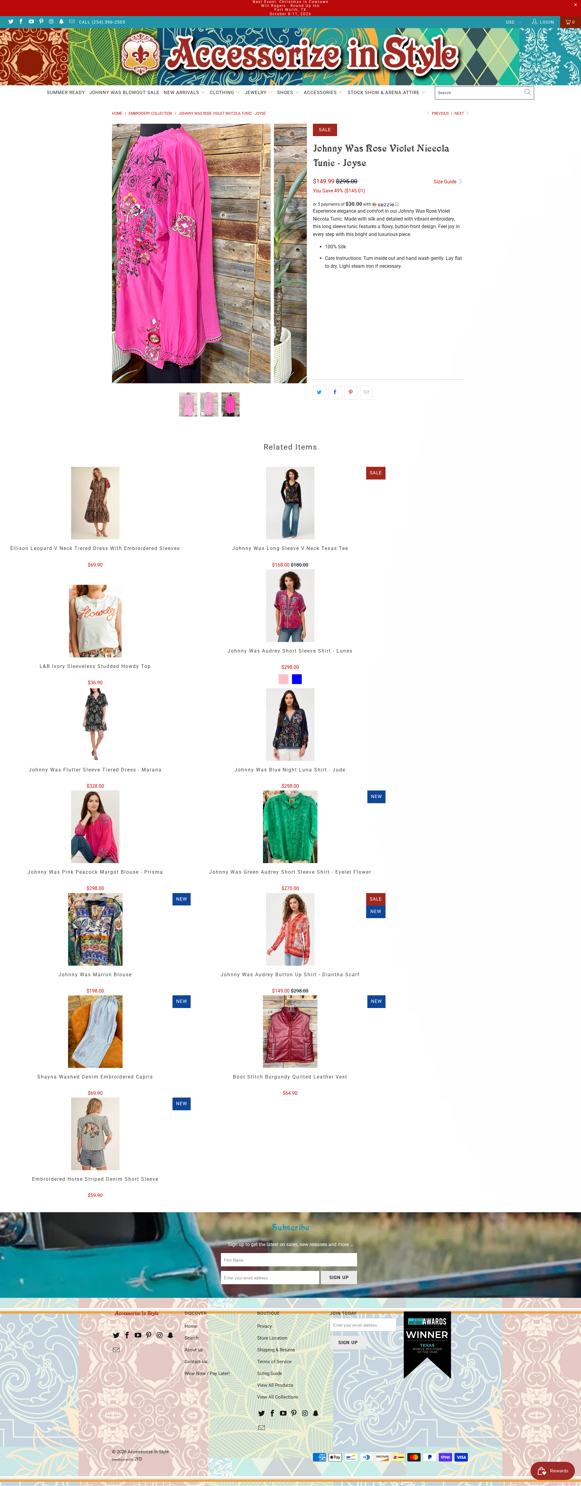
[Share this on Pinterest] (350, 393)
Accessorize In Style (148, 1452)
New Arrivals (182, 92)
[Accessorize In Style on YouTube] (31, 22)
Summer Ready (66, 92)
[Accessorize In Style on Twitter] (11, 22)
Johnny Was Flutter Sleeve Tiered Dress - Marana (95, 724)
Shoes (286, 92)
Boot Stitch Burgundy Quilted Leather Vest (290, 1031)
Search (192, 1338)
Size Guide (446, 182)
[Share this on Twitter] (319, 393)
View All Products (275, 1385)
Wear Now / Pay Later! (207, 1373)
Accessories (321, 92)
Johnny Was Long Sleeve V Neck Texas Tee (290, 503)
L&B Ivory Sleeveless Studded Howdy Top (95, 621)
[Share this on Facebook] (335, 393)
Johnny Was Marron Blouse (95, 929)
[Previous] (122, 253)
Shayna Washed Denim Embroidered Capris (95, 1031)
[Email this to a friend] (366, 393)
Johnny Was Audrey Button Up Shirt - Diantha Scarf (290, 929)
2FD (138, 1459)
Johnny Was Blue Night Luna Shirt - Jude (290, 724)
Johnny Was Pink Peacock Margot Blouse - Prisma (95, 826)
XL (349, 292)
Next (460, 113)
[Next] (296, 253)
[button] (388, 204)
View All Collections (277, 1397)
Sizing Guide (269, 1373)
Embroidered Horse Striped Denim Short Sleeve (95, 1134)
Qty (316, 309)
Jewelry (256, 92)
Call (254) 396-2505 (102, 22)
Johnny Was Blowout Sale (124, 92)
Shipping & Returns (276, 1350)
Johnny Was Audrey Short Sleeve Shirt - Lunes (290, 605)
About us (194, 1350)
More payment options (426, 354)
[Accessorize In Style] (290, 57)
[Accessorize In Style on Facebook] (21, 22)
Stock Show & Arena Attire (384, 92)
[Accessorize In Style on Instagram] (51, 22)
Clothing (223, 92)
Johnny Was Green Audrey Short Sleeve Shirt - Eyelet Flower (290, 826)
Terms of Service (274, 1361)
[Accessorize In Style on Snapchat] (61, 22)
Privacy (264, 1326)
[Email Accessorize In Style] (71, 22)
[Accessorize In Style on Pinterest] (41, 22)
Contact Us (196, 1361)
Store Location (272, 1338)
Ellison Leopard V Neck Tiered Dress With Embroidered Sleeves (95, 503)
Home (191, 1326)
